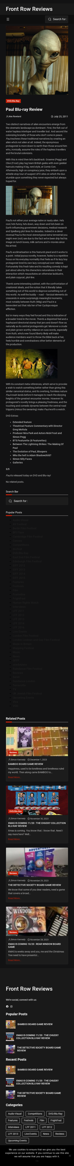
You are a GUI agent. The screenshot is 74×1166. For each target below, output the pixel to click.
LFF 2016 (18, 627)
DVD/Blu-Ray (13, 101)
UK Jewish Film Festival (27, 693)
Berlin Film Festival (24, 528)
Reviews (18, 673)
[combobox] (56, 19)
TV (14, 689)
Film (15, 590)
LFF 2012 (18, 615)
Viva (15, 701)
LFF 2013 (18, 619)
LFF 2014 (18, 623)
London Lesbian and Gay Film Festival (36, 640)
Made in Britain (22, 644)
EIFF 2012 (19, 565)
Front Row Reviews (29, 9)
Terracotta (19, 685)
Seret (16, 677)
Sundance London (24, 681)
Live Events (20, 631)
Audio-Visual (20, 520)
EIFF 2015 (19, 578)
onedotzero (20, 664)
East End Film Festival (26, 557)
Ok (37, 1160)
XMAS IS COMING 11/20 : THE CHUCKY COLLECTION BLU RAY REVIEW (37, 824)
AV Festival (20, 524)
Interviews (19, 606)
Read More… (14, 777)
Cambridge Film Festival (28, 536)
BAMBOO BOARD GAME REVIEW (25, 764)
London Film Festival (25, 635)
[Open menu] (8, 19)
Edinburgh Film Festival (27, 561)
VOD (15, 706)
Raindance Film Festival (27, 668)
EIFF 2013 (19, 569)
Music (16, 652)
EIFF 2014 (19, 573)
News (16, 656)
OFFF (16, 660)
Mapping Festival (23, 648)
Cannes (17, 540)
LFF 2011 (18, 611)
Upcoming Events (23, 697)
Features (18, 582)
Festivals (18, 586)
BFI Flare (18, 532)
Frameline (19, 594)
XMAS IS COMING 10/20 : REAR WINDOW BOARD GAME (34, 945)
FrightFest (19, 598)
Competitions (21, 545)
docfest (17, 549)
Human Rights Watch (26, 602)
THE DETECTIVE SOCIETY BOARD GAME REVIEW (34, 885)
